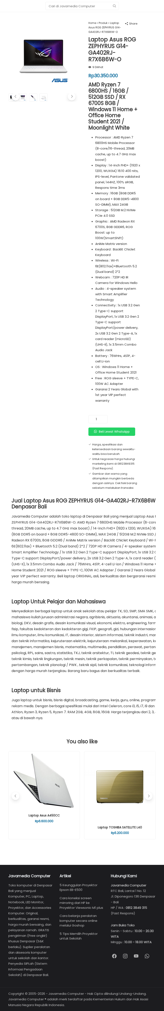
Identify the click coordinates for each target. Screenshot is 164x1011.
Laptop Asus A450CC (44, 815)
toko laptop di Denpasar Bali (85, 516)
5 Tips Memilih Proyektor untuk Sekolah (79, 936)
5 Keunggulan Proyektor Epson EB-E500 (78, 887)
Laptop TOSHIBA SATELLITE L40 (120, 827)
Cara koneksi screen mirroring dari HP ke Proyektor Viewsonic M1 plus (81, 903)
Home (92, 23)
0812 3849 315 (136, 907)
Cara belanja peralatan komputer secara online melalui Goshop (78, 921)
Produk (103, 23)
